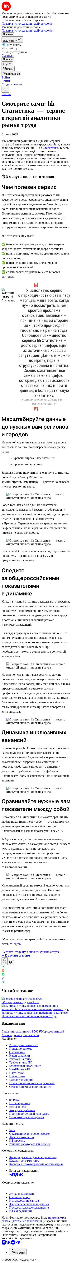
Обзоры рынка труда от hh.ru (20, 1002)
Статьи (6, 94)
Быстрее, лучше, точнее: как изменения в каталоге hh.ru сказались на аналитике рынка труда (35, 1014)
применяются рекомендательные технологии (34, 1219)
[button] (6, 77)
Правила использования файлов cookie (27, 30)
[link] (8, 68)
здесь (17, 944)
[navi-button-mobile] (5, 89)
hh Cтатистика (48, 147)
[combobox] (17, 1252)
